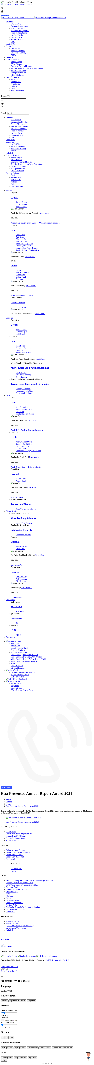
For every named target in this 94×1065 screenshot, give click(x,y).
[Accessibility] (2, 7)
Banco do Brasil (12, 887)
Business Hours (17, 39)
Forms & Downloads (19, 652)
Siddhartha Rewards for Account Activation (23, 907)
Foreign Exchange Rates (15, 838)
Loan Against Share (23, 246)
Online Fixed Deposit (14, 855)
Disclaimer (10, 896)
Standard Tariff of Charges (16, 836)
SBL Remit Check (18, 677)
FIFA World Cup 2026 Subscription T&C (22, 885)
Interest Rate (15, 646)
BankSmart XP (21, 546)
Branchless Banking (18, 53)
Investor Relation (12, 59)
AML (8, 894)
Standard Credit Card (24, 444)
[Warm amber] (6, 1020)
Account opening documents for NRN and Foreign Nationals (29, 880)
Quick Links (16, 641)
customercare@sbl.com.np (16, 928)
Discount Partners (17, 668)
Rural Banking (21, 377)
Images (8, 804)
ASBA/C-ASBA (22, 272)
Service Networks (18, 51)
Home (8, 799)
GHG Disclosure (17, 75)
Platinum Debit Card (24, 409)
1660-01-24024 (12, 923)
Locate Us (10, 46)
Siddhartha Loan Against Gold (27, 250)
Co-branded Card (22, 448)
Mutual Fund (21, 277)
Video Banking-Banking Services (24, 661)
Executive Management (20, 31)
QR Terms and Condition (15, 909)
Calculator (5, 967)
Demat (18, 270)
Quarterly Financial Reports (21, 66)
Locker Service (21, 307)
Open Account (5, 15)
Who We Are (16, 24)
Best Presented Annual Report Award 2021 (22, 806)
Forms (13, 871)
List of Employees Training (16, 889)
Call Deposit (20, 334)
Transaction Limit (12, 840)
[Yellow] (16, 1020)
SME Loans (20, 346)
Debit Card (20, 412)
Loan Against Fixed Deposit (26, 248)
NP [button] (2, 13)
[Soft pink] (13, 1020)
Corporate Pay (21, 577)
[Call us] (47, 785)
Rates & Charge (18, 497)
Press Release (16, 84)
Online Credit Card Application (18, 852)
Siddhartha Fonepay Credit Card (28, 451)
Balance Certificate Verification (23, 672)
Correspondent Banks (24, 393)
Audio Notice (16, 82)
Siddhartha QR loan (23, 352)
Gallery (14, 88)
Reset (4, 1060)
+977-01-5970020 (13, 921)
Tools (16, 670)
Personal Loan (21, 241)
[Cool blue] (8, 1020)
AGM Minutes (16, 64)
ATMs (13, 55)
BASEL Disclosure (18, 70)
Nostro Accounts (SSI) (24, 391)
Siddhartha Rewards (23, 535)
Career (8, 898)
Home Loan (20, 235)
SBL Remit (20, 611)
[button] (4, 991)
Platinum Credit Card (24, 442)
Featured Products (18, 650)
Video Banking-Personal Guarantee (24, 655)
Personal (9, 190)
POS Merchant (21, 579)
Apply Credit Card (19, 467)
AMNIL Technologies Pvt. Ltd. (57, 960)
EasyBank (15, 686)
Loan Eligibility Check (19, 648)
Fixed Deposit (21, 207)
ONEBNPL (10, 911)
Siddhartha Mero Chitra (25, 414)
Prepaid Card (21, 481)
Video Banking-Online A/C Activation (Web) (28, 659)
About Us (9, 22)
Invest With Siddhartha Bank (23, 295)
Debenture (20, 279)
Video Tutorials (17, 666)
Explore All (10, 859)
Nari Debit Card (22, 407)
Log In (17, 681)
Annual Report (16, 62)
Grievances (10, 637)
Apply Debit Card (19, 430)
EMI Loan (15, 643)
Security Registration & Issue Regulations (27, 68)
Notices (14, 86)
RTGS (18, 635)
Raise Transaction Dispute (26, 509)
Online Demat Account (15, 857)
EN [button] (2, 11)
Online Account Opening (15, 850)
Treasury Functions (23, 389)
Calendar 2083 (16, 869)
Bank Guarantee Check (20, 675)
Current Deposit (22, 204)
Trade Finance (21, 350)
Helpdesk (9, 57)
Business (9, 318)
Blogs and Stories (17, 90)
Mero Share (20, 275)
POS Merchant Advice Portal (22, 690)
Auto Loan (20, 237)
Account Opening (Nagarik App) (25, 223)
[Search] (2, 100)
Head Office (15, 48)
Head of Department (19, 33)
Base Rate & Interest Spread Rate (19, 834)
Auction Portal (21, 679)
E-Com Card (21, 479)
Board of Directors (18, 28)
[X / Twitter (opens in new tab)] (2, 934)
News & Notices (12, 77)
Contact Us (10, 44)
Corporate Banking (23, 348)
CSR (13, 42)
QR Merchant (21, 581)
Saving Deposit (22, 202)
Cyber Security (12, 892)
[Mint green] (11, 1020)
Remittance (10, 600)
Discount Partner (12, 900)
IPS (17, 623)
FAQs (13, 663)
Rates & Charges (35, 430)
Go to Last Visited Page (10, 971)
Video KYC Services (24, 523)
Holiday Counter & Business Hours (19, 883)
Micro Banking (21, 373)
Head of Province (17, 35)
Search (3, 113)
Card (8, 395)
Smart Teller (20, 549)
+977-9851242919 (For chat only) (20, 926)
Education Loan (22, 239)
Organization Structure (19, 26)
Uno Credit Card (22, 446)
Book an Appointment (14, 903)
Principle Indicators (18, 73)
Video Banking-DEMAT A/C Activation (26, 657)
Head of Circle (16, 37)
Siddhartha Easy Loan (24, 243)
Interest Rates (11, 832)
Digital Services (12, 511)
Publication (15, 79)
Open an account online (49, 223)
